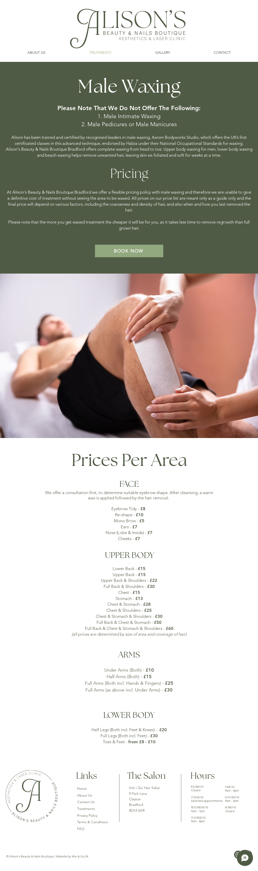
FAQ (80, 828)
